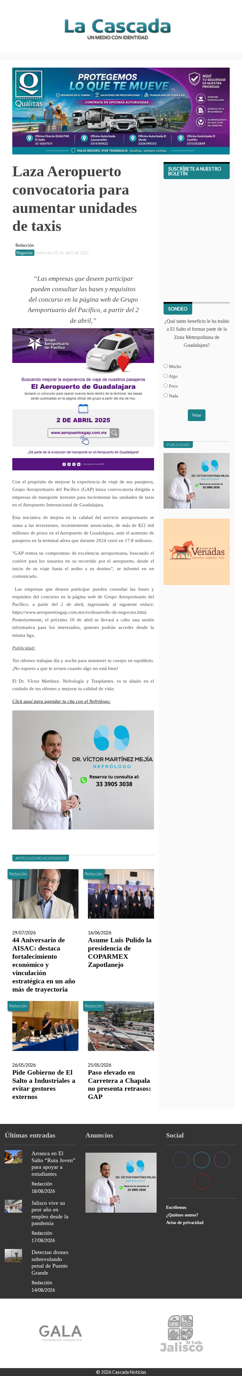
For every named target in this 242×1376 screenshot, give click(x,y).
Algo (172, 376)
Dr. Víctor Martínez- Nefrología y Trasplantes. (66, 681)
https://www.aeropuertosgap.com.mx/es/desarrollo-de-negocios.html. (79, 612)
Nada (173, 395)
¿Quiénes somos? (182, 1214)
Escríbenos (176, 1207)
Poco (173, 386)
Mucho (174, 366)
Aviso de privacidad (185, 1222)
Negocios (25, 252)
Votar (196, 415)
